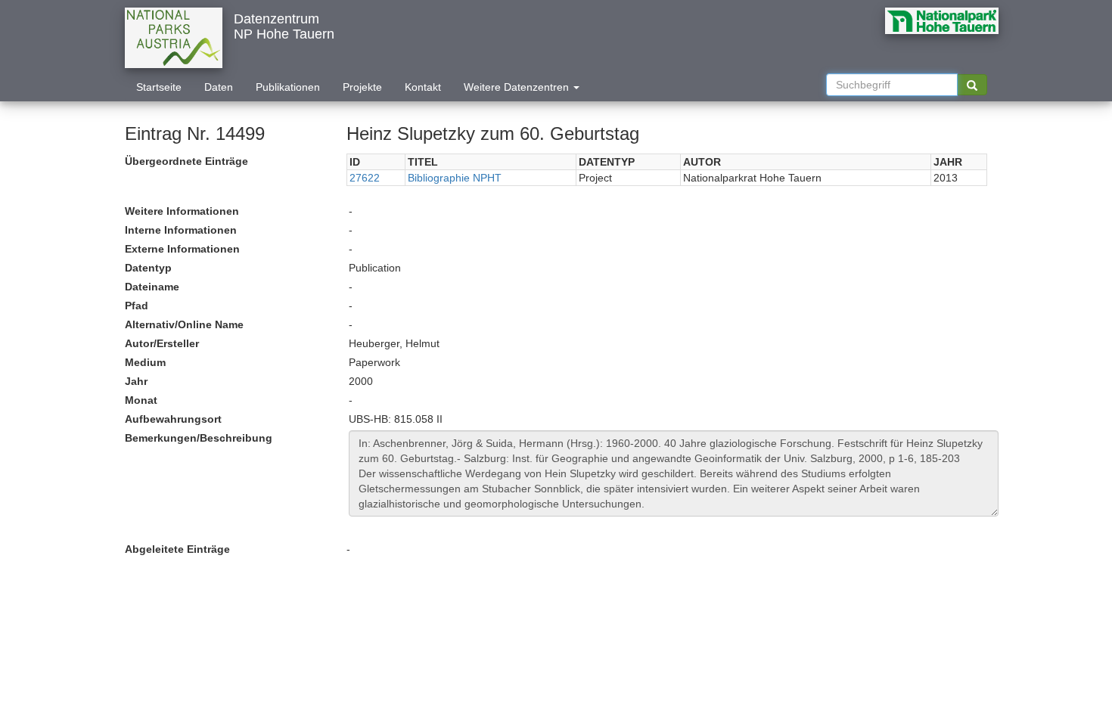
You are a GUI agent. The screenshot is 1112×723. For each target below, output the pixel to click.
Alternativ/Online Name (184, 324)
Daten (218, 87)
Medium (145, 362)
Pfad (136, 305)
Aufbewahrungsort (173, 419)
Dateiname (152, 287)
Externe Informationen (182, 249)
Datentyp (148, 268)
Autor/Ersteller (162, 343)
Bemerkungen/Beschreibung (198, 438)
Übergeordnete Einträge (186, 161)
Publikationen (288, 87)
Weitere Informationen (182, 211)
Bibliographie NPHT (455, 178)
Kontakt (423, 87)
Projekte (362, 87)
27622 (364, 178)
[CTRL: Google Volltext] (972, 84)
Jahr (136, 381)
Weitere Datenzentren (518, 87)
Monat (141, 400)
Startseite (159, 87)
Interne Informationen (181, 230)
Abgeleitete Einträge (177, 549)
